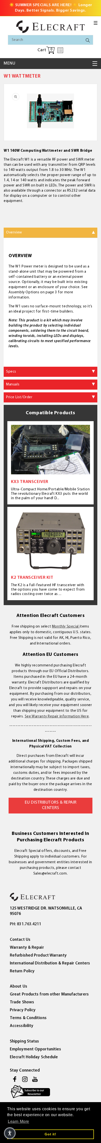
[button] (95, 22)
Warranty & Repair (27, 947)
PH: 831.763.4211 (25, 924)
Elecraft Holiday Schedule (34, 1057)
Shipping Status (24, 1041)
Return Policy (22, 971)
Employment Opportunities (35, 1049)
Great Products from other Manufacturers (49, 994)
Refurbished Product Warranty (38, 955)
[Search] (87, 40)
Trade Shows (22, 1002)
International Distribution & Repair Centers (50, 963)
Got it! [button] (50, 1134)
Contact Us (20, 940)
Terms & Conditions (28, 1018)
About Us (18, 986)
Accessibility (21, 1026)
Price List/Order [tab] (19, 397)
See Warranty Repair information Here (57, 716)
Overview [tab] (14, 232)
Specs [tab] (11, 372)
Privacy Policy (23, 1010)
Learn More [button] (18, 1121)
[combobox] (50, 40)
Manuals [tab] (12, 384)
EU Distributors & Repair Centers (50, 805)
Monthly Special (66, 627)
